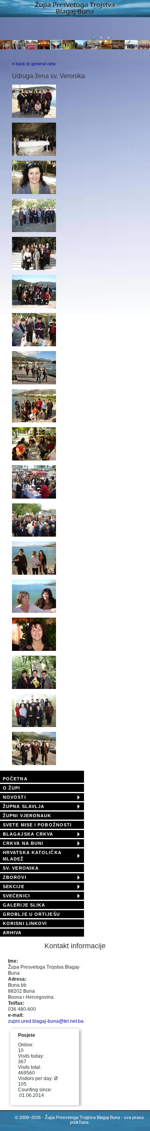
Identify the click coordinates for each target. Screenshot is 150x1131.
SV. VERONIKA (21, 868)
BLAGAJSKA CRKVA (28, 834)
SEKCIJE (13, 886)
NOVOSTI (14, 797)
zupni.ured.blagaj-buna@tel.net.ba (46, 1021)
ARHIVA (12, 932)
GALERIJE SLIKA (24, 905)
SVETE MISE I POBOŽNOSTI (37, 824)
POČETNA (15, 778)
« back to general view (34, 63)
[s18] (34, 458)
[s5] (34, 611)
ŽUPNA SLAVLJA (23, 806)
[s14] (34, 306)
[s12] (34, 230)
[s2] (34, 497)
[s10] (34, 154)
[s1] (34, 116)
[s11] (34, 192)
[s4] (34, 573)
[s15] (34, 344)
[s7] (34, 687)
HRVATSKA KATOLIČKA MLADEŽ (32, 855)
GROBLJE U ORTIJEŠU (31, 914)
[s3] (34, 535)
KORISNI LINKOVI (25, 923)
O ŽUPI (11, 788)
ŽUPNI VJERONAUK (27, 815)
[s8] (34, 725)
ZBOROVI (14, 877)
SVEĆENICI (16, 895)
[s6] (34, 649)
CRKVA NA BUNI (23, 843)
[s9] (34, 763)
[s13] (34, 268)
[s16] (34, 382)
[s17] (34, 420)
